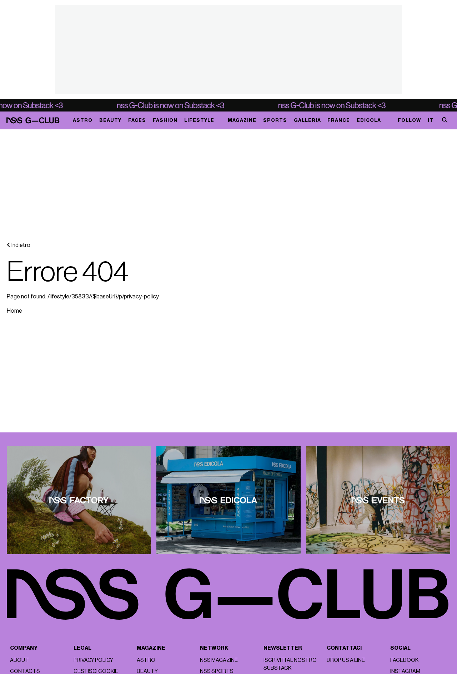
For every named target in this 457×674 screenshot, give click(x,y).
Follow (409, 120)
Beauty (110, 120)
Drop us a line (346, 660)
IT (430, 120)
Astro (82, 120)
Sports (275, 120)
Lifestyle (199, 120)
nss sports (216, 671)
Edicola (369, 120)
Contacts (25, 671)
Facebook (404, 660)
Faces (137, 120)
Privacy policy (93, 660)
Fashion (165, 120)
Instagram (405, 671)
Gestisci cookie (96, 671)
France (338, 120)
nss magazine (219, 660)
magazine (242, 120)
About (19, 660)
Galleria (307, 120)
